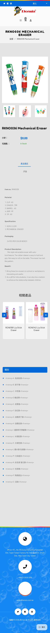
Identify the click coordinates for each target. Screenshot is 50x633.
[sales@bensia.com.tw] (25, 594)
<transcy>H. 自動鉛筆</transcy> (17, 423)
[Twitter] (4, 3)
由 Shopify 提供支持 (33, 620)
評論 (25, 171)
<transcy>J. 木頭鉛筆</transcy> (17, 436)
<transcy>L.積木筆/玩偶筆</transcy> (19, 449)
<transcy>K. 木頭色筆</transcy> (17, 443)
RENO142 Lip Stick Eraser (36, 328)
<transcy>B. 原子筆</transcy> (16, 385)
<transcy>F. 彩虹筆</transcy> (16, 410)
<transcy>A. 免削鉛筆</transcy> (17, 378)
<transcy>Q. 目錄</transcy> (16, 482)
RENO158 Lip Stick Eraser (13, 328)
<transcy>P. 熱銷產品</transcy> (17, 475)
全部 (11, 39)
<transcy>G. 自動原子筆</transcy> (18, 417)
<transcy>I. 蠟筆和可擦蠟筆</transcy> (20, 430)
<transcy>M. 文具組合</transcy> (17, 456)
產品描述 (24, 163)
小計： (5, 138)
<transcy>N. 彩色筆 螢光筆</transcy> (19, 462)
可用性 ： (6, 143)
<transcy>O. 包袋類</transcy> (16, 469)
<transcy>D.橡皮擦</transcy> (16, 398)
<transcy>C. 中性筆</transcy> (16, 391)
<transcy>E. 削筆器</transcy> (16, 404)
